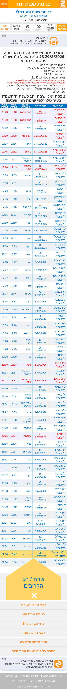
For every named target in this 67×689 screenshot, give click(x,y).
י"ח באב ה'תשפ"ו (61, 522)
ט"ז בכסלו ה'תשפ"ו (59, 230)
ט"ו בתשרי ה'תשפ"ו (59, 151)
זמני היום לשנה (33, 632)
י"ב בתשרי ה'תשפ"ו (59, 143)
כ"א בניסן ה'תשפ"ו (60, 380)
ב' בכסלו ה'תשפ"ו (60, 214)
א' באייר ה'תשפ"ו (61, 396)
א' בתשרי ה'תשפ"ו (60, 111)
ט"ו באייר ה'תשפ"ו (60, 412)
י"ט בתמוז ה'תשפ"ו (60, 491)
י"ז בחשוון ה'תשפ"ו (60, 198)
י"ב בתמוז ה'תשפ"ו (60, 483)
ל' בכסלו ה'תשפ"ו (60, 246)
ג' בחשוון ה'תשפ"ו (60, 183)
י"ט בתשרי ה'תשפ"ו (59, 159)
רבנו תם (5, 27)
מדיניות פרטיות (29, 675)
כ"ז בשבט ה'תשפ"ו (60, 309)
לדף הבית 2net (34, 623)
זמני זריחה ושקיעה (33, 642)
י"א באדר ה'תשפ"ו (60, 325)
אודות (60, 675)
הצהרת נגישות (46, 681)
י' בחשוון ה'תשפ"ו (61, 190)
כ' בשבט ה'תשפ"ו (60, 301)
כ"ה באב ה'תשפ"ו (60, 530)
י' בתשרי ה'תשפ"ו (60, 135)
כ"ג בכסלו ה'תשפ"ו (60, 238)
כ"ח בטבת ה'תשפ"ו (59, 277)
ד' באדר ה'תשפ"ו (61, 317)
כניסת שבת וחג (33, 614)
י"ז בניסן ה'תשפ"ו (61, 372)
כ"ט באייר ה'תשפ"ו (60, 427)
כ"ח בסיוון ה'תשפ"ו (60, 467)
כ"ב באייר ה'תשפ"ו (60, 419)
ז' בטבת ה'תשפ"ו (61, 254)
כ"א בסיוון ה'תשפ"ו (60, 459)
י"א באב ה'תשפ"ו (61, 514)
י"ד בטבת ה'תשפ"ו (60, 262)
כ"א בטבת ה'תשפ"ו (59, 270)
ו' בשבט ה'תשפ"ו (61, 285)
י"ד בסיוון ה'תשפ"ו (60, 451)
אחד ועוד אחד (20, 681)
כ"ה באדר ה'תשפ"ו (60, 341)
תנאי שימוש (47, 675)
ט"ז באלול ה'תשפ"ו (59, 554)
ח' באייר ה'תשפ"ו (61, 404)
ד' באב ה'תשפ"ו (61, 506)
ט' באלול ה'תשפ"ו (60, 546)
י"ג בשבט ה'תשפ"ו (60, 293)
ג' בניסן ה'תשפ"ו (61, 349)
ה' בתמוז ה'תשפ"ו (60, 475)
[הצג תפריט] (63, 4)
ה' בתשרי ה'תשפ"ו (60, 127)
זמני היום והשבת (33, 605)
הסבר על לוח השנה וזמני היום (33, 651)
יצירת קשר (11, 675)
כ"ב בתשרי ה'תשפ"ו (59, 167)
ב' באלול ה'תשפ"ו (60, 538)
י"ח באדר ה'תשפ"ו (60, 333)
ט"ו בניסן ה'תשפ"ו (60, 364)
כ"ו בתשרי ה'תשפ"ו (59, 175)
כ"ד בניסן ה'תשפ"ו (60, 388)
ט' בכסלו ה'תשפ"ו (60, 222)
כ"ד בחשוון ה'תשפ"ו (59, 206)
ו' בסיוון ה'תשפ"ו (61, 435)
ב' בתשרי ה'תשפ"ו (60, 119)
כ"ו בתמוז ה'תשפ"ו (60, 498)
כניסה (4, 4)
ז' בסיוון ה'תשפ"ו (61, 443)
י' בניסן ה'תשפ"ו (61, 356)
